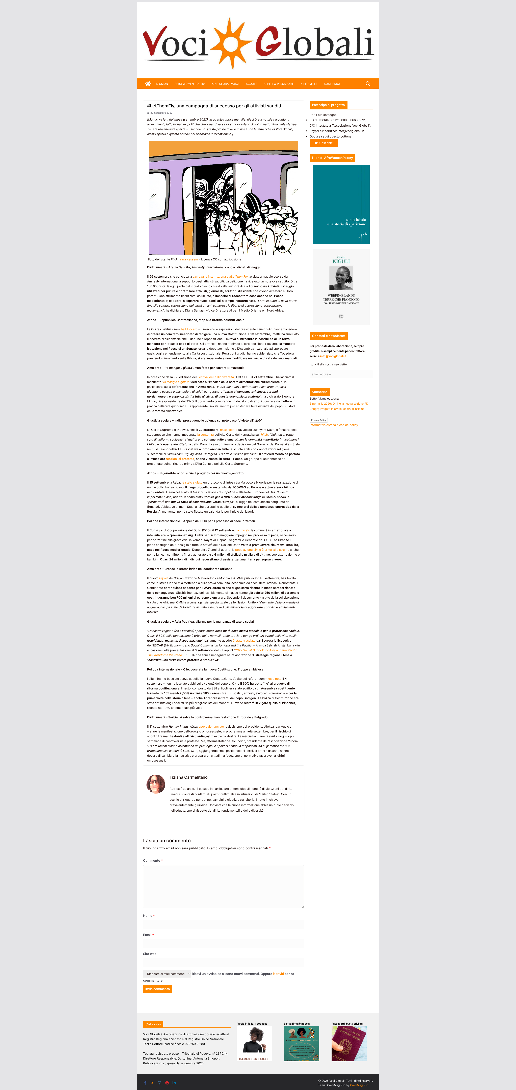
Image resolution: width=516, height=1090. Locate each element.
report (163, 578)
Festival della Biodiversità (216, 377)
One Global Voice (225, 83)
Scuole (251, 83)
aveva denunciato (211, 726)
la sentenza (205, 434)
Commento (153, 860)
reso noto (275, 679)
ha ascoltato (228, 430)
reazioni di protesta (180, 459)
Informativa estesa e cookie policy (334, 425)
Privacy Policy (318, 420)
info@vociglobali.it (333, 356)
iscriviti (278, 974)
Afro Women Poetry (190, 83)
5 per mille (309, 83)
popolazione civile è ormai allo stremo (262, 550)
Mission (162, 83)
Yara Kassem (189, 259)
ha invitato (242, 530)
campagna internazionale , (221, 276)
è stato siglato (192, 482)
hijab (264, 434)
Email (148, 935)
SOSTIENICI (332, 83)
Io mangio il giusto (176, 382)
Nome (149, 916)
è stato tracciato (244, 640)
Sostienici (326, 143)
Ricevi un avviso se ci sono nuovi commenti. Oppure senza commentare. (218, 977)
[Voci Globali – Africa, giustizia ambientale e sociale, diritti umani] (258, 14)
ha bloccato (189, 329)
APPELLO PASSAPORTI (279, 83)
